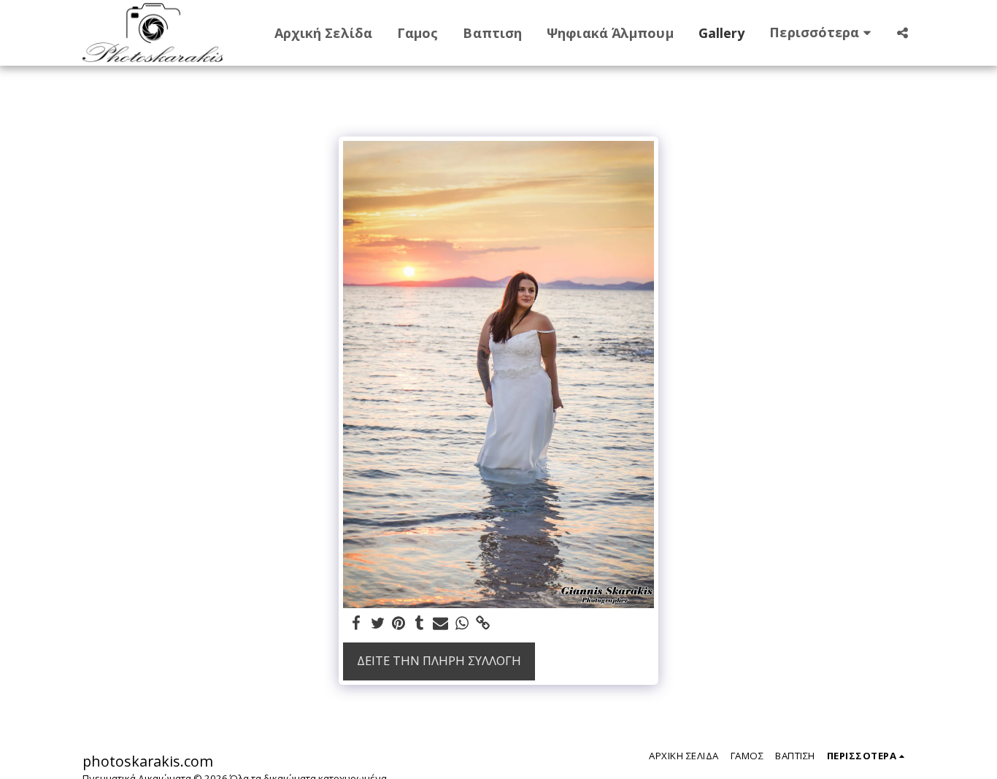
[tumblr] (420, 623)
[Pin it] (399, 623)
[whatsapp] (461, 623)
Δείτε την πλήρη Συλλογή (439, 660)
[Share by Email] (440, 623)
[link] (482, 623)
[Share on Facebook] (356, 623)
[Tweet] (377, 623)
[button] (902, 32)
